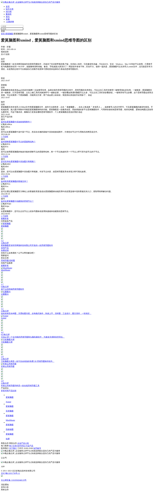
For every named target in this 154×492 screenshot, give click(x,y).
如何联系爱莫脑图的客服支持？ (14, 181)
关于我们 (13, 448)
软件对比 (21, 446)
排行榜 (9, 12)
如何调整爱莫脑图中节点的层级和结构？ (18, 142)
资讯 (8, 17)
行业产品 (29, 446)
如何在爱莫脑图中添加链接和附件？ (16, 122)
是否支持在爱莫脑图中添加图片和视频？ (18, 161)
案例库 (9, 14)
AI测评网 (10, 22)
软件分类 (9, 9)
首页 (8, 7)
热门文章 (13, 446)
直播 (8, 19)
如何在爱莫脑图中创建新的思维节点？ (17, 201)
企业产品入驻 (23, 443)
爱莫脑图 (9, 34)
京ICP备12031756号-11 (10, 473)
